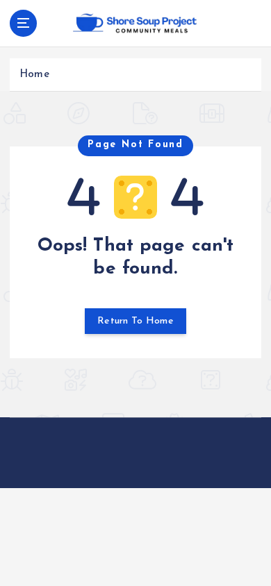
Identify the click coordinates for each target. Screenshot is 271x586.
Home (34, 74)
